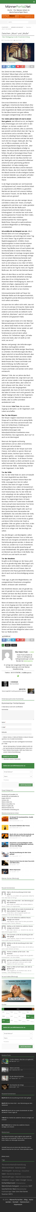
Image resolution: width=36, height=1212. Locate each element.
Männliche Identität (14, 1174)
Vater (4, 1174)
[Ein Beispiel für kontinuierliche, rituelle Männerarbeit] (5, 818)
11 (21, 827)
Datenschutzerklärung (14, 752)
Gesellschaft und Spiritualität (9, 796)
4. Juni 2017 (13, 864)
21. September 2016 (15, 1070)
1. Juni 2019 (13, 871)
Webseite (4, 732)
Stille (14, 645)
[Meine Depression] (5, 871)
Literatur (4, 800)
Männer (29, 1180)
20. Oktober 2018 (14, 827)
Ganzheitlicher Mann (9, 1189)
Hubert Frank (18, 40)
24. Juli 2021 (13, 1087)
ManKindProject (8, 1177)
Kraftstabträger (7, 1191)
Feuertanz (5, 1194)
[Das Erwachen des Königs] (5, 1086)
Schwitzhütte (24, 1186)
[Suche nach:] (18, 22)
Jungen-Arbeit (5, 798)
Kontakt (15, 1202)
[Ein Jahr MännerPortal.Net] (5, 1078)
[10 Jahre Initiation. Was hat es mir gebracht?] (5, 1061)
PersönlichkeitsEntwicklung (14, 1164)
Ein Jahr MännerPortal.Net (17, 1076)
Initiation (5, 1180)
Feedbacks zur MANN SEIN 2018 (23, 960)
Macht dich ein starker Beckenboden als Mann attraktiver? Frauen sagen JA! (22, 835)
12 (22, 820)
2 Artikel (32, 652)
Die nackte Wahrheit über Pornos (20, 825)
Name (3, 722)
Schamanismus (20, 1183)
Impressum (18, 1204)
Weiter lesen (5, 1156)
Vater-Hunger (20, 1180)
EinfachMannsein (8, 1183)
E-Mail (3, 727)
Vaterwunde (20, 1167)
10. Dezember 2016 (15, 820)
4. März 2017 (13, 1061)
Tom (8, 917)
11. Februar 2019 (14, 856)
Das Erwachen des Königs (17, 1085)
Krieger (12, 1180)
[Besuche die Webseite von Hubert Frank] (18, 676)
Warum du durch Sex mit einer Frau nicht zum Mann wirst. (22, 861)
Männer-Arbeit (5, 802)
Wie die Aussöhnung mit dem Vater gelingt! (20, 853)
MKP (30, 1186)
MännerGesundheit (23, 1177)
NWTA (10, 1194)
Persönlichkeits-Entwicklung (9, 809)
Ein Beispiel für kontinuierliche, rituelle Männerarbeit (21, 817)
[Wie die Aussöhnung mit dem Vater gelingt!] (5, 854)
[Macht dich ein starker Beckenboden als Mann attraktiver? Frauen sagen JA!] (5, 836)
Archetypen (7, 1170)
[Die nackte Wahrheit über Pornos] (5, 827)
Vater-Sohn (15, 1191)
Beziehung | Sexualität (21, 1171)
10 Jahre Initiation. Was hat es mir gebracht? (21, 1059)
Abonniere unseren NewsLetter (12, 759)
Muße (7, 645)
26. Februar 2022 (14, 848)
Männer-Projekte (6, 806)
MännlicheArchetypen (10, 1186)
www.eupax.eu (28, 661)
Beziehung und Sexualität (8, 794)
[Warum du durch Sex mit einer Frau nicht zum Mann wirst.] (5, 862)
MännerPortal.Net (6, 807)
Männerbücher (21, 1189)
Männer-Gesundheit (7, 804)
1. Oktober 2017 (14, 1078)
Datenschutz (24, 1202)
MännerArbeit (8, 1167)
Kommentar (5, 709)
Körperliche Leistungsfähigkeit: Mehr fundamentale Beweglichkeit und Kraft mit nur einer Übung (21, 844)
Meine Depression (15, 869)
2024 (18, 1009)
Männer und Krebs (15, 1068)
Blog (25, 1200)
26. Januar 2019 (14, 837)
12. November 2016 (8, 40)
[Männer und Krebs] (5, 1069)
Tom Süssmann (11, 934)
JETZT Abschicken (26, 785)
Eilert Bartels (24, 1191)
